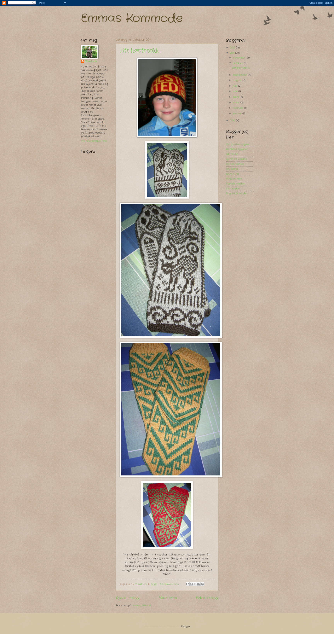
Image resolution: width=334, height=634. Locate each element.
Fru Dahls (232, 169)
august (238, 80)
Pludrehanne (234, 179)
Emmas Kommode (132, 18)
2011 (232, 53)
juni (235, 86)
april (236, 97)
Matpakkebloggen (237, 144)
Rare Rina (232, 174)
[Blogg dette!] (191, 584)
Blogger (185, 626)
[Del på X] (195, 584)
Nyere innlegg (127, 597)
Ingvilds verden (235, 183)
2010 (233, 120)
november (240, 58)
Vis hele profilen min (94, 141)
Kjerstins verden (236, 159)
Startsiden (168, 597)
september (240, 75)
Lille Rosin (232, 154)
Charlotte (91, 61)
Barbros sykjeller (237, 149)
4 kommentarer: (170, 584)
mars (236, 102)
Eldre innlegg (207, 597)
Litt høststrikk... (140, 51)
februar (238, 108)
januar (237, 113)
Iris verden (233, 188)
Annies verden (235, 164)
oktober (238, 63)
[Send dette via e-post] (188, 584)
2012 (233, 47)
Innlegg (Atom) (142, 605)
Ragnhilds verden (237, 193)
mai (235, 91)
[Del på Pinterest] (202, 584)
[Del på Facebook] (199, 584)
